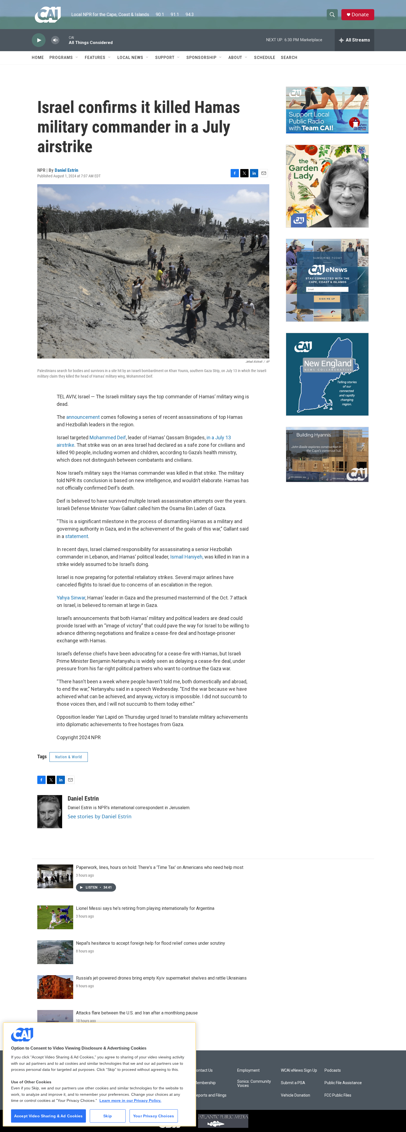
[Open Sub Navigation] (77, 57)
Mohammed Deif (107, 437)
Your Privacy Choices (153, 1116)
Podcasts (333, 1070)
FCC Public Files (338, 1095)
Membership (205, 1083)
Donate (360, 14)
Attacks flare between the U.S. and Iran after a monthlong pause (137, 1013)
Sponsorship (201, 57)
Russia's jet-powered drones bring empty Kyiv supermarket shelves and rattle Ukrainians (161, 978)
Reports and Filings (210, 1095)
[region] (99, 1074)
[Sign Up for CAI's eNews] (327, 280)
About (235, 57)
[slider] (64, 40)
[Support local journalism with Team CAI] (327, 110)
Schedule (264, 57)
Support (165, 57)
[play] (38, 40)
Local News (130, 57)
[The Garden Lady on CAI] (327, 186)
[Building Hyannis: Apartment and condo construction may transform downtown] (327, 454)
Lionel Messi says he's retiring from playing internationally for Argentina (145, 908)
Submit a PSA (293, 1083)
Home (38, 57)
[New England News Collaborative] (327, 374)
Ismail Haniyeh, (186, 557)
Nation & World (68, 757)
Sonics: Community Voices (254, 1083)
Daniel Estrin (66, 170)
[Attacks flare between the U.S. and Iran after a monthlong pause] (55, 1022)
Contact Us (203, 1070)
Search (289, 57)
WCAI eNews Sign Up (299, 1070)
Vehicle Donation (295, 1095)
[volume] (55, 40)
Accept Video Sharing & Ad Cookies (48, 1116)
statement (76, 536)
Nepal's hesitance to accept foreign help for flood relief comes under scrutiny (150, 943)
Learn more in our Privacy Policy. (130, 1100)
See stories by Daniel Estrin (99, 816)
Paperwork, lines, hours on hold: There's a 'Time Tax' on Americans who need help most (159, 867)
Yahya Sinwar (71, 598)
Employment (248, 1070)
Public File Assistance (343, 1083)
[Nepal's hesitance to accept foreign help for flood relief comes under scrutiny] (55, 952)
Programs (61, 57)
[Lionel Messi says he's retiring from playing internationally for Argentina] (55, 917)
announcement (83, 417)
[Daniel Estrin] (49, 811)
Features (95, 57)
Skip (107, 1116)
